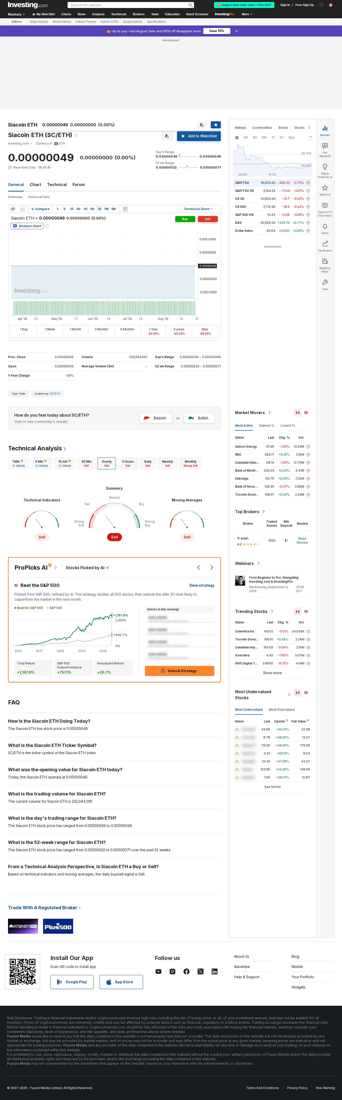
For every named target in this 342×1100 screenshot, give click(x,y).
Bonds (283, 128)
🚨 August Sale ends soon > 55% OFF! (244, 5)
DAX (238, 223)
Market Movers (250, 412)
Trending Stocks (251, 611)
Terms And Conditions (262, 1088)
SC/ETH (55, 393)
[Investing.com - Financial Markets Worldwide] (28, 5)
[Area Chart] (22, 209)
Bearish (160, 418)
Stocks (299, 128)
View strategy (201, 585)
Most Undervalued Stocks (253, 694)
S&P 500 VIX (244, 215)
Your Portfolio (303, 977)
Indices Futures (85, 22)
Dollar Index (244, 231)
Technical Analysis (35, 448)
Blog (295, 956)
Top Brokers (247, 511)
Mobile (297, 966)
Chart (35, 184)
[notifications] (321, 4)
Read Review (302, 540)
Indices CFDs (109, 22)
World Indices (62, 22)
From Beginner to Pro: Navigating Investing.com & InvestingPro (273, 579)
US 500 (240, 207)
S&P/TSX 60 (244, 191)
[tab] (18, 463)
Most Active (244, 425)
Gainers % (266, 425)
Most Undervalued (249, 709)
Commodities (262, 128)
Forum (79, 184)
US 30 (239, 199)
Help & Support (246, 977)
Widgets (298, 987)
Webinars (244, 563)
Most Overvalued (282, 709)
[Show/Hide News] (125, 209)
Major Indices (39, 22)
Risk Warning (325, 1088)
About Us (241, 956)
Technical (57, 184)
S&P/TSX (242, 183)
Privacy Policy (297, 1088)
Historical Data (39, 197)
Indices (17, 22)
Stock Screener (197, 14)
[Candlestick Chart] (13, 209)
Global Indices (132, 22)
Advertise (242, 966)
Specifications (156, 22)
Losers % (288, 425)
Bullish (203, 418)
